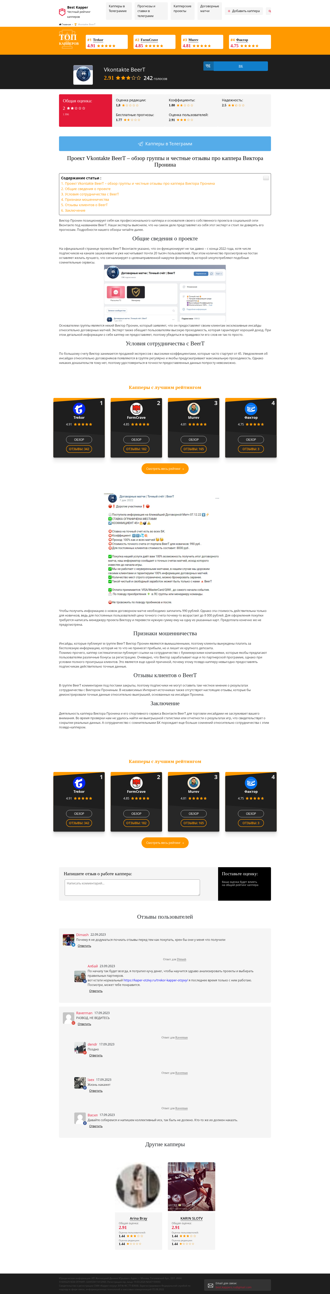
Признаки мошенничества (87, 199)
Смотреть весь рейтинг (163, 469)
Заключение (75, 210)
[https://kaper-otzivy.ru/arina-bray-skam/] (138, 1186)
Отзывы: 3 (251, 449)
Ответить (84, 946)
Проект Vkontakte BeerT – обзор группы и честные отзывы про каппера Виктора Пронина (140, 183)
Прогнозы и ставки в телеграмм (146, 11)
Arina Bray (138, 1218)
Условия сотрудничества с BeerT (92, 194)
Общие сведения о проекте (88, 188)
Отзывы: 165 (194, 449)
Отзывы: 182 (136, 449)
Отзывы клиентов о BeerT (86, 205)
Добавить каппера (244, 11)
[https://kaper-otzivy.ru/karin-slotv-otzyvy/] (191, 1186)
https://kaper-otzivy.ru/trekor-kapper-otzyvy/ (156, 980)
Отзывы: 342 (79, 449)
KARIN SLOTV (191, 1218)
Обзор (79, 440)
